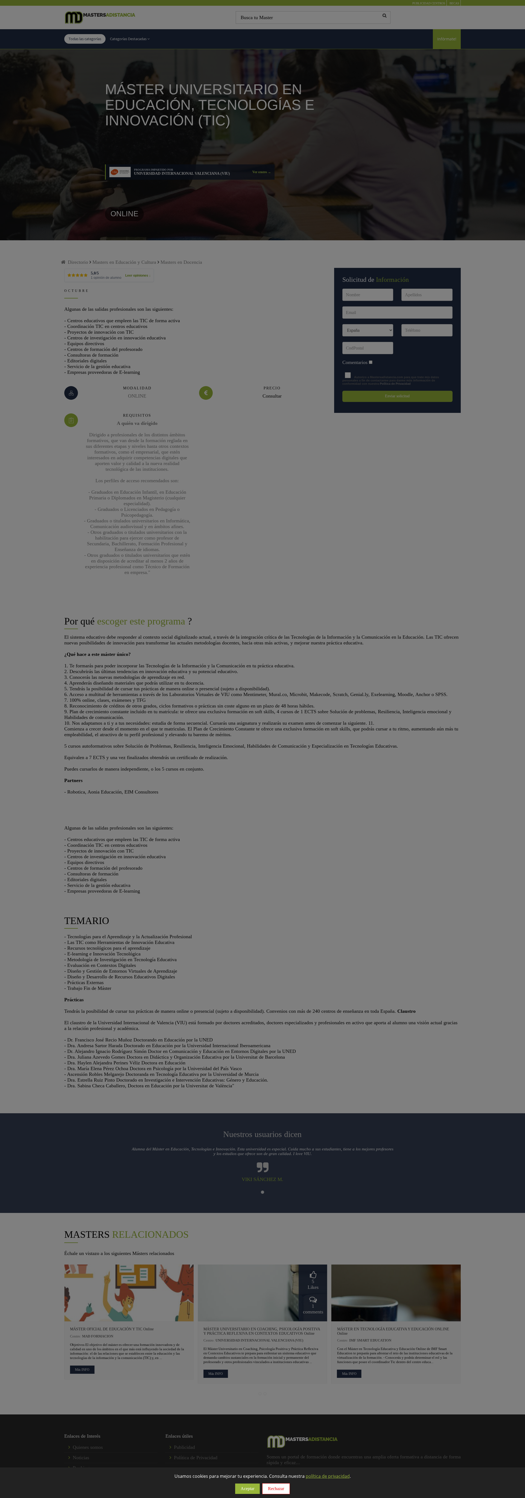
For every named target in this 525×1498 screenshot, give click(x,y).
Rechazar (276, 1488)
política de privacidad (328, 1476)
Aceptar (247, 1488)
